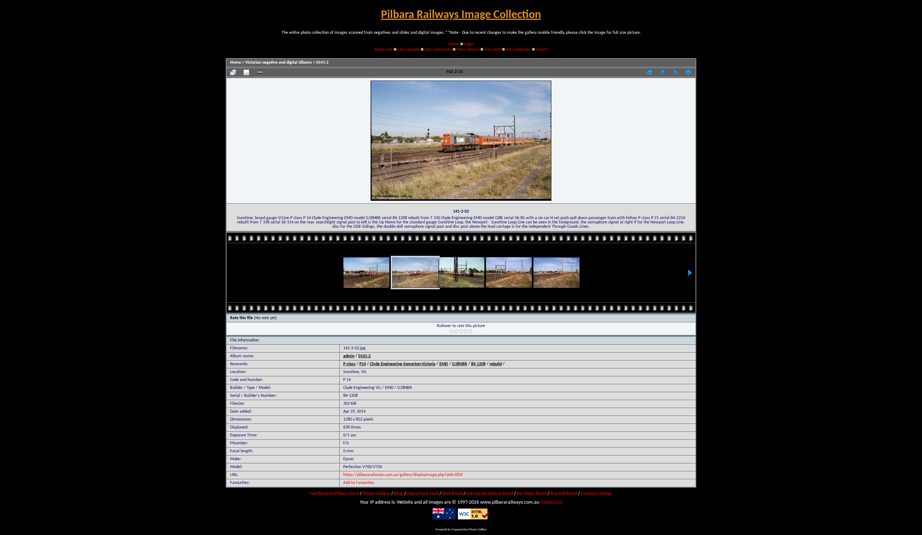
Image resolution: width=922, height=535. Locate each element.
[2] (456, 331)
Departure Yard (422, 494)
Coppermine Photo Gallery (469, 529)
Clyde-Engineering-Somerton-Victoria (402, 364)
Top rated (492, 49)
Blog (398, 494)
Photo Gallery (376, 494)
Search (542, 49)
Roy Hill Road (563, 494)
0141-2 (322, 62)
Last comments (438, 49)
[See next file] (675, 72)
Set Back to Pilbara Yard (335, 494)
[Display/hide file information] (246, 72)
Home (454, 44)
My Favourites (518, 49)
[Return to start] (649, 72)
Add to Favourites (358, 483)
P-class (349, 364)
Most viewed (468, 49)
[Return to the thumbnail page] (233, 72)
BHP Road (452, 494)
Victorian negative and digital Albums (278, 62)
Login (469, 44)
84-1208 (478, 364)
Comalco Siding (596, 494)
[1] (451, 331)
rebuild (495, 364)
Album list (384, 49)
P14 (362, 364)
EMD (443, 364)
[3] (461, 331)
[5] (470, 331)
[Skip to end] (688, 72)
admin (348, 356)
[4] (466, 331)
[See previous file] (662, 72)
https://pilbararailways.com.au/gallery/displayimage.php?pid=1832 (403, 475)
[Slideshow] (259, 72)
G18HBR (459, 364)
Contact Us (551, 502)
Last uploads (409, 49)
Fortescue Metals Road (489, 494)
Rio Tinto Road (531, 494)
